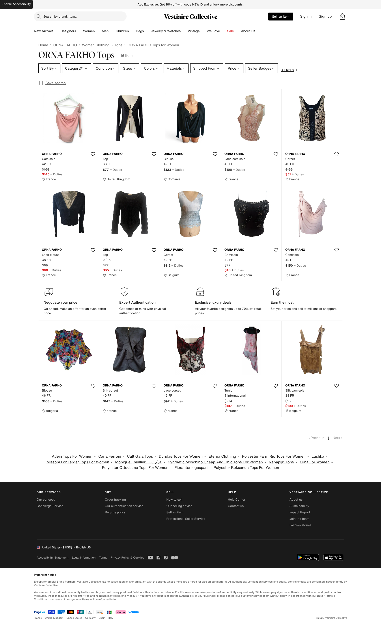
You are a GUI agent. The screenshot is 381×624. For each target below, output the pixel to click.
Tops (119, 45)
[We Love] (223, 31)
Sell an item (280, 16)
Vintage (194, 31)
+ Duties (56, 174)
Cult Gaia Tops (140, 456)
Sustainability (299, 506)
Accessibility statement (52, 557)
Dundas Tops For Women (181, 456)
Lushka (318, 456)
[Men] (112, 31)
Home (43, 45)
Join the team (299, 518)
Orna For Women (315, 462)
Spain (102, 618)
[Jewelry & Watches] (184, 31)
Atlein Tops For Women (72, 456)
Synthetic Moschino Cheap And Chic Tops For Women (215, 462)
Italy (110, 618)
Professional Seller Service (185, 518)
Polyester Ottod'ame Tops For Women (135, 467)
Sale (230, 31)
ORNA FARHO (65, 45)
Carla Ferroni (109, 456)
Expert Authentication (137, 302)
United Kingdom (54, 618)
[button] (342, 16)
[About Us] (259, 31)
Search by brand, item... (60, 16)
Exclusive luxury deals (213, 302)
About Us (248, 31)
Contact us (236, 506)
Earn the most (282, 302)
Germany (90, 618)
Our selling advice (179, 506)
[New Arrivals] (57, 31)
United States (74, 618)
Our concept (46, 499)
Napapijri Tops (281, 462)
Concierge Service (50, 506)
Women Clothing (96, 45)
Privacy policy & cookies (127, 557)
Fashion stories (300, 525)
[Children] (132, 31)
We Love (213, 31)
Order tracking (115, 499)
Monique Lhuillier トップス (138, 462)
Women (89, 31)
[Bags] (147, 31)
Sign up (325, 16)
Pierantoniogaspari (191, 467)
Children (122, 31)
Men (105, 31)
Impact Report (299, 512)
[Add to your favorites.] (93, 154)
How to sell (174, 499)
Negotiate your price (60, 302)
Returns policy (115, 512)
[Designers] (79, 31)
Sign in (306, 16)
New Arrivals (43, 31)
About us (296, 499)
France (38, 618)
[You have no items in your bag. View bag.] (342, 16)
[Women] (98, 31)
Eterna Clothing (222, 456)
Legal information (83, 557)
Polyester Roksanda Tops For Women (246, 467)
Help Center (236, 499)
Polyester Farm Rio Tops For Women (274, 456)
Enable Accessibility (16, 4)
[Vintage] (203, 31)
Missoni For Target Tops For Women (78, 462)
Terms (103, 557)
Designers (68, 31)
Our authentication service (124, 506)
